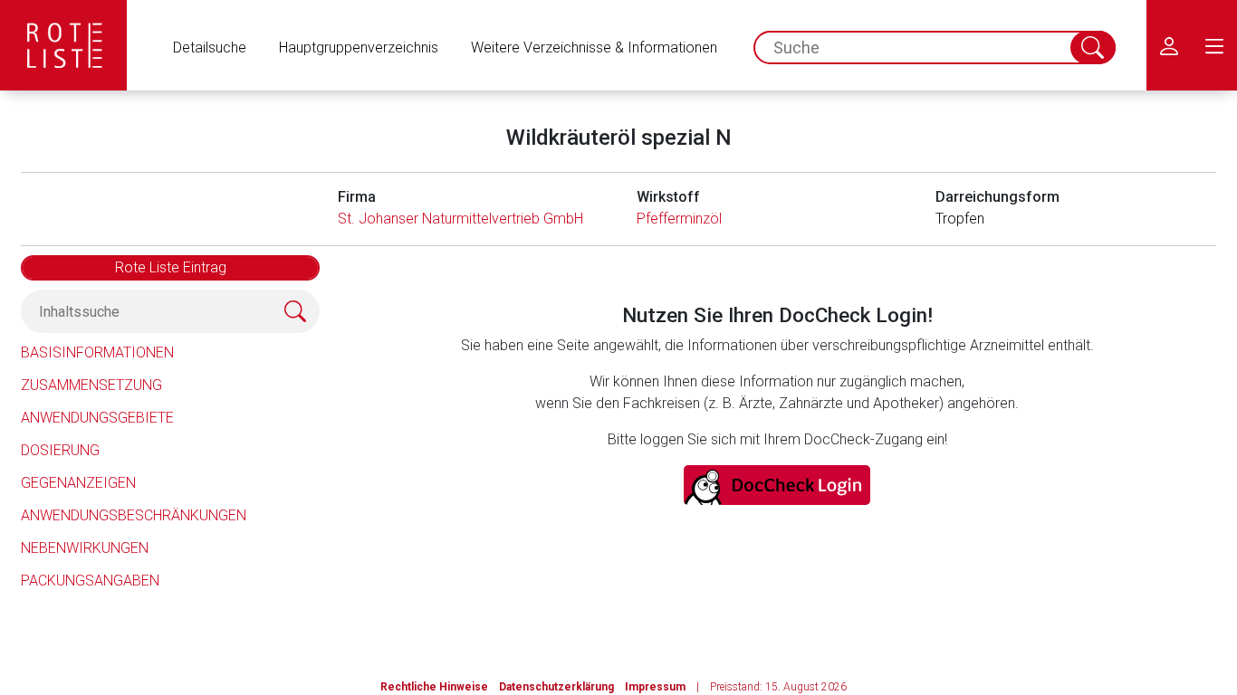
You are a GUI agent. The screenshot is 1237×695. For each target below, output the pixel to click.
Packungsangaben (90, 580)
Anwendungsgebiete (97, 417)
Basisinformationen (97, 352)
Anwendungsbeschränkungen (133, 515)
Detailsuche (209, 47)
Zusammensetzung (91, 385)
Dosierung (60, 450)
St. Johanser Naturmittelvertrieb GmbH (460, 218)
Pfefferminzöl (679, 218)
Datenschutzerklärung (556, 687)
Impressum (655, 687)
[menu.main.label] (1214, 45)
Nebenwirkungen (85, 548)
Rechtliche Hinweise (434, 687)
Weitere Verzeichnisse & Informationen (594, 47)
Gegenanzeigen (78, 482)
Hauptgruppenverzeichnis (358, 47)
